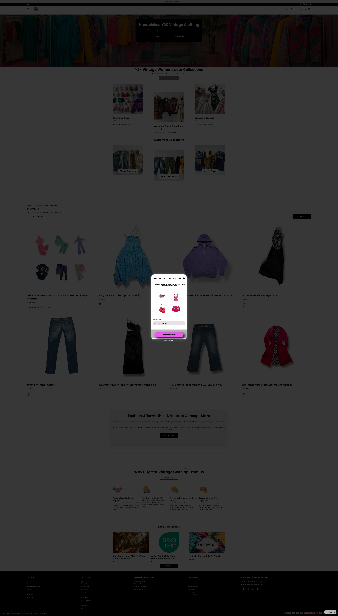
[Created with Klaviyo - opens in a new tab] (169, 340)
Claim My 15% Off (169, 334)
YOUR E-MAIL (157, 320)
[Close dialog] (183, 277)
